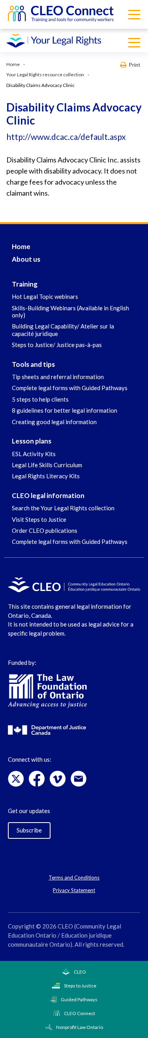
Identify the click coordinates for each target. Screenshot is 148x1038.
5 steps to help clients (40, 399)
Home (13, 64)
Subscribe (29, 830)
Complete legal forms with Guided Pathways (69, 387)
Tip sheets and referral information (58, 376)
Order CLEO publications (44, 530)
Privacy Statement (74, 890)
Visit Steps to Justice (39, 519)
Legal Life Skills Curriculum (47, 464)
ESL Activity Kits (34, 453)
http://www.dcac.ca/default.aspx (66, 137)
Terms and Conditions (74, 877)
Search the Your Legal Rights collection (63, 507)
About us (26, 259)
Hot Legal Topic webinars (45, 296)
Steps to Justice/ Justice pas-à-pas (57, 344)
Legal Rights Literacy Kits (46, 475)
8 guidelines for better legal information (64, 410)
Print (134, 65)
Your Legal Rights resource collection (45, 74)
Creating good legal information (54, 421)
